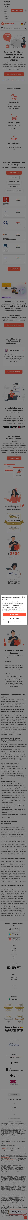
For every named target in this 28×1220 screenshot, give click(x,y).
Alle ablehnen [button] (14, 618)
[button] (14, 622)
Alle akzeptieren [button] (14, 614)
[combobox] (22, 597)
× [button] (24, 597)
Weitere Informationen (19, 611)
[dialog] (14, 610)
